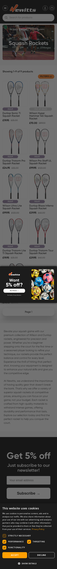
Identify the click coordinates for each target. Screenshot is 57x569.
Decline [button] (41, 555)
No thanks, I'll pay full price (14, 295)
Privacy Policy (38, 529)
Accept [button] (15, 555)
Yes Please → (14, 290)
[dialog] (28, 536)
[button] (28, 563)
